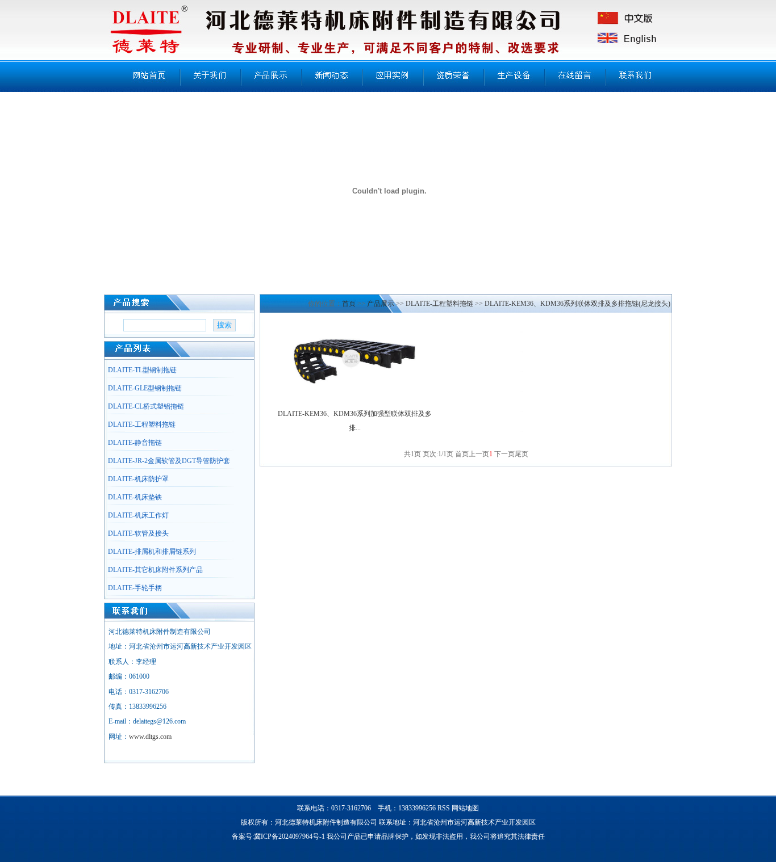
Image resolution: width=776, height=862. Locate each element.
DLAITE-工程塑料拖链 (439, 304)
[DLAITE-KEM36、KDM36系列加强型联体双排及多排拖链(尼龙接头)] (354, 387)
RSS (443, 808)
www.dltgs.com (150, 737)
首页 (349, 304)
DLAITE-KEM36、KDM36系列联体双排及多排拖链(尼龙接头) (577, 304)
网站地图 (465, 808)
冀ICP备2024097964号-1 (289, 836)
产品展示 (380, 304)
